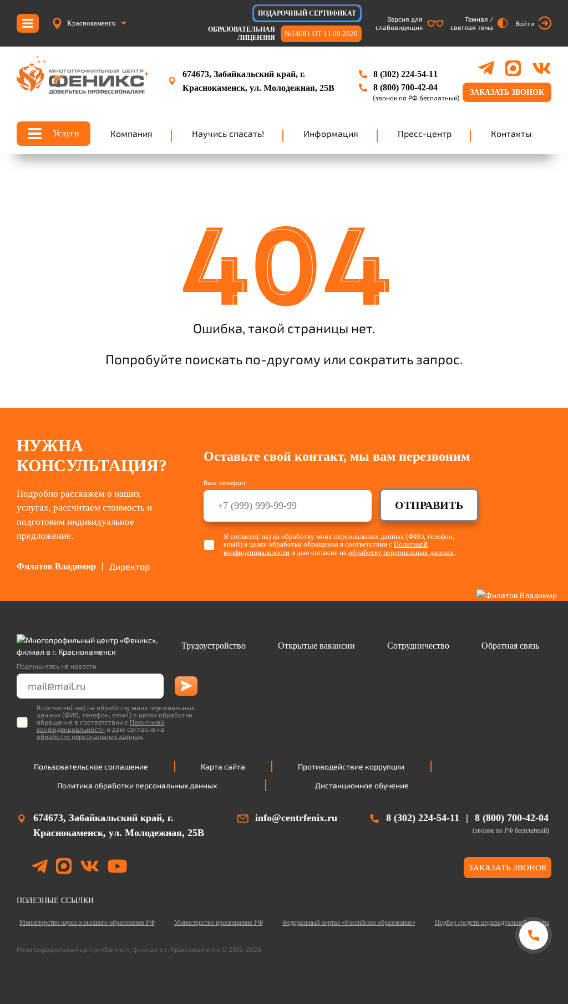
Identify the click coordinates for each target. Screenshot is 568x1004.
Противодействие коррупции (351, 766)
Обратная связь (510, 645)
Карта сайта (223, 766)
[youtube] (117, 867)
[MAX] (513, 68)
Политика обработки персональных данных (137, 785)
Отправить (429, 505)
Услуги (66, 133)
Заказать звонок (507, 92)
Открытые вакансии (316, 645)
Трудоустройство (213, 645)
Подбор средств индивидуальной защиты (492, 922)
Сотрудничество (418, 645)
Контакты (511, 133)
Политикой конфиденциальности (100, 725)
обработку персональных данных (401, 552)
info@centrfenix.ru (296, 817)
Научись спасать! (228, 133)
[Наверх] (533, 977)
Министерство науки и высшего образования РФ (87, 922)
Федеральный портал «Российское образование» (348, 922)
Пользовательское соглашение (91, 766)
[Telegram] (486, 68)
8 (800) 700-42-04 (405, 87)
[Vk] (541, 68)
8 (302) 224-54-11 (405, 74)
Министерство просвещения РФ (218, 922)
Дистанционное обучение (362, 785)
